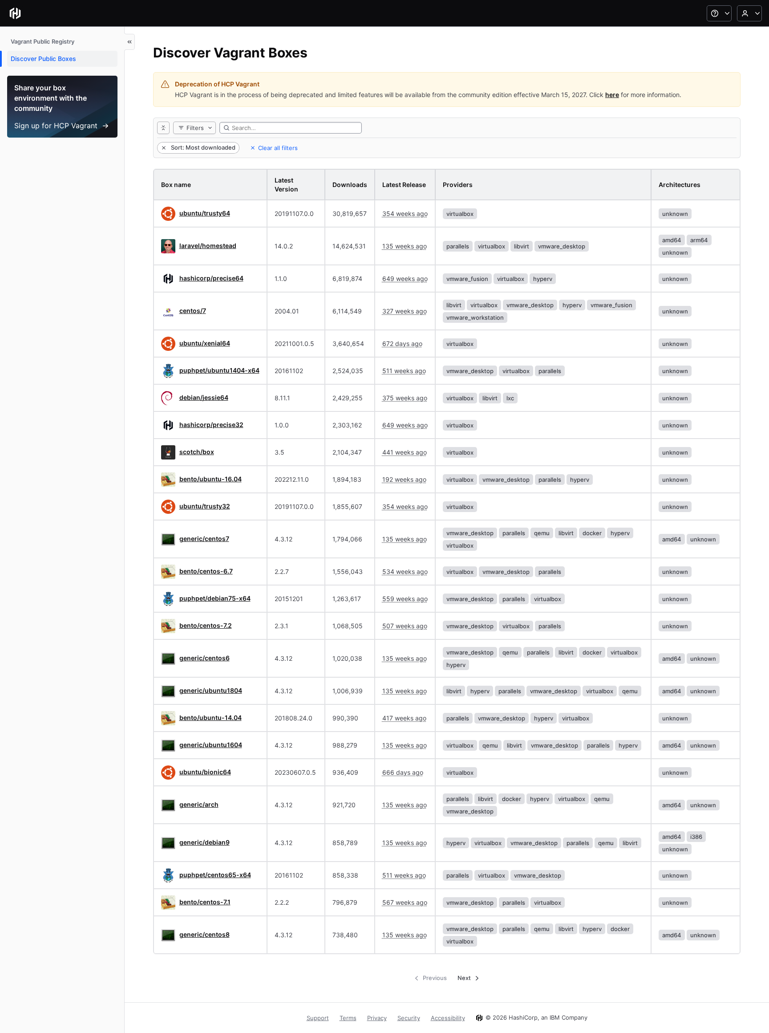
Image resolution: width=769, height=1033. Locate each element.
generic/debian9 (204, 842)
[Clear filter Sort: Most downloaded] (163, 147)
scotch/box (196, 451)
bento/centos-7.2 (205, 625)
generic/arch (199, 804)
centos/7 (192, 310)
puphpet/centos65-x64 (215, 874)
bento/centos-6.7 (206, 571)
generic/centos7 (204, 538)
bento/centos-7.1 (205, 902)
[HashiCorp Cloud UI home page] (15, 13)
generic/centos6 (204, 658)
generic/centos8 (204, 934)
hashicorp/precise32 (211, 424)
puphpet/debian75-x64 (215, 598)
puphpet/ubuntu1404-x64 (219, 370)
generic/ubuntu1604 (210, 744)
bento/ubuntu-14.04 (210, 717)
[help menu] (719, 13)
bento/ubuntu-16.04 (210, 479)
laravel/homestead (207, 245)
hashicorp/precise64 (211, 278)
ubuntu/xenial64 (204, 343)
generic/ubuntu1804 (210, 690)
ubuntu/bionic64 (205, 772)
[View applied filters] (163, 128)
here (612, 94)
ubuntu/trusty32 (204, 506)
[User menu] (749, 13)
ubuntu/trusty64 (204, 213)
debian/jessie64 (203, 397)
